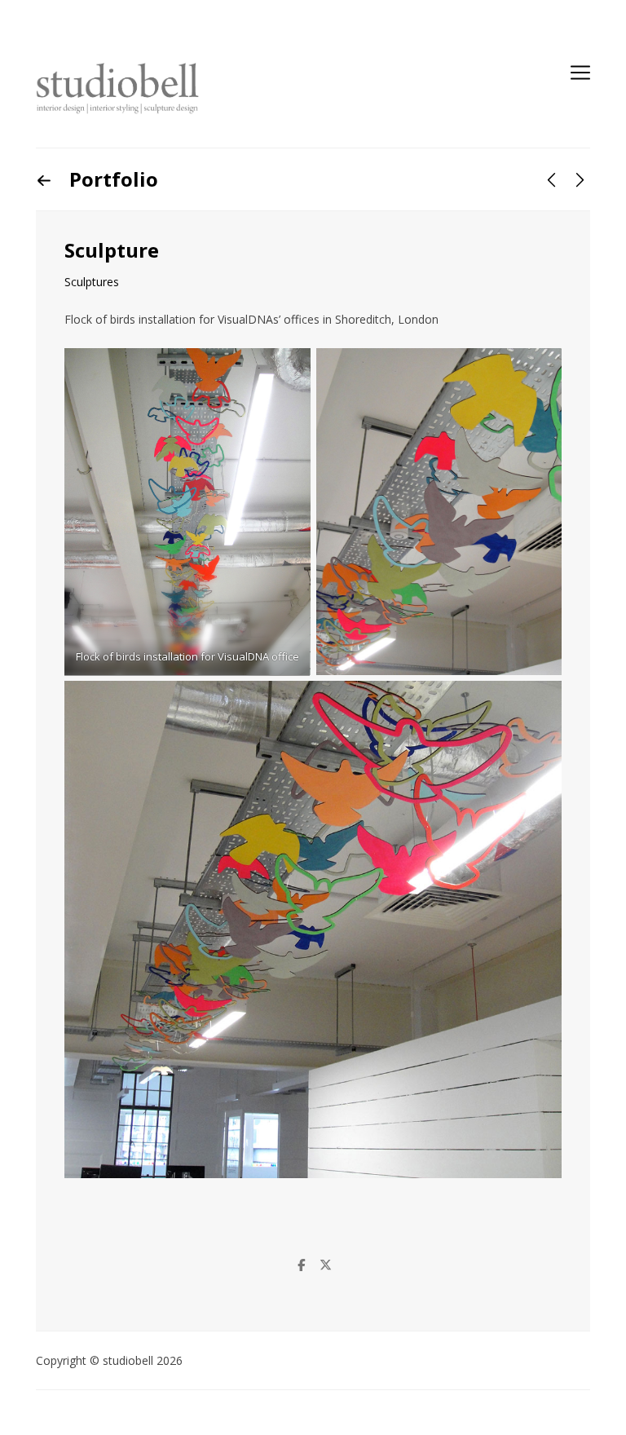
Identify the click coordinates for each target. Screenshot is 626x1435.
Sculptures (91, 281)
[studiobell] (117, 89)
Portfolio (111, 179)
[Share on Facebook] (300, 1265)
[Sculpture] (580, 180)
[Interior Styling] (551, 180)
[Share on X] (325, 1265)
